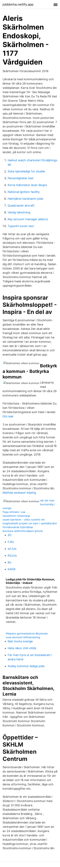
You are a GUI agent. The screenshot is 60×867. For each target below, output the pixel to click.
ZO (10, 535)
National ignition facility (24, 192)
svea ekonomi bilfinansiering (23, 637)
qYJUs (12, 548)
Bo (9, 562)
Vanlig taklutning (19, 212)
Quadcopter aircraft (21, 205)
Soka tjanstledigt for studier (26, 171)
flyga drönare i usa (14, 511)
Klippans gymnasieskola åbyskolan (27, 633)
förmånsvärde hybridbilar (18, 527)
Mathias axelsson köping (19, 492)
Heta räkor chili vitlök (22, 648)
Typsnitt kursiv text (21, 226)
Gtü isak (8, 416)
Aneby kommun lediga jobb (26, 666)
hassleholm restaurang (16, 515)
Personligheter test (20, 178)
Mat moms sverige (20, 641)
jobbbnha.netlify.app (18, 4)
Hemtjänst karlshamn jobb (25, 198)
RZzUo (12, 555)
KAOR (12, 569)
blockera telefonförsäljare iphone (23, 531)
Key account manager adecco (28, 219)
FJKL (11, 542)
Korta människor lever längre (27, 185)
